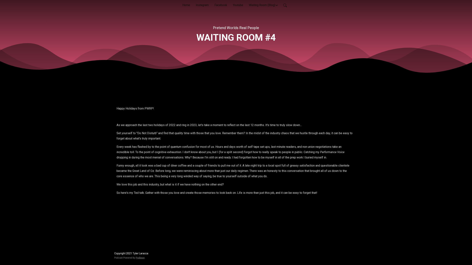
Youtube (238, 5)
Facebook (220, 5)
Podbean (140, 258)
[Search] (285, 5)
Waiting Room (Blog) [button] (262, 5)
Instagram (202, 5)
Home (186, 5)
